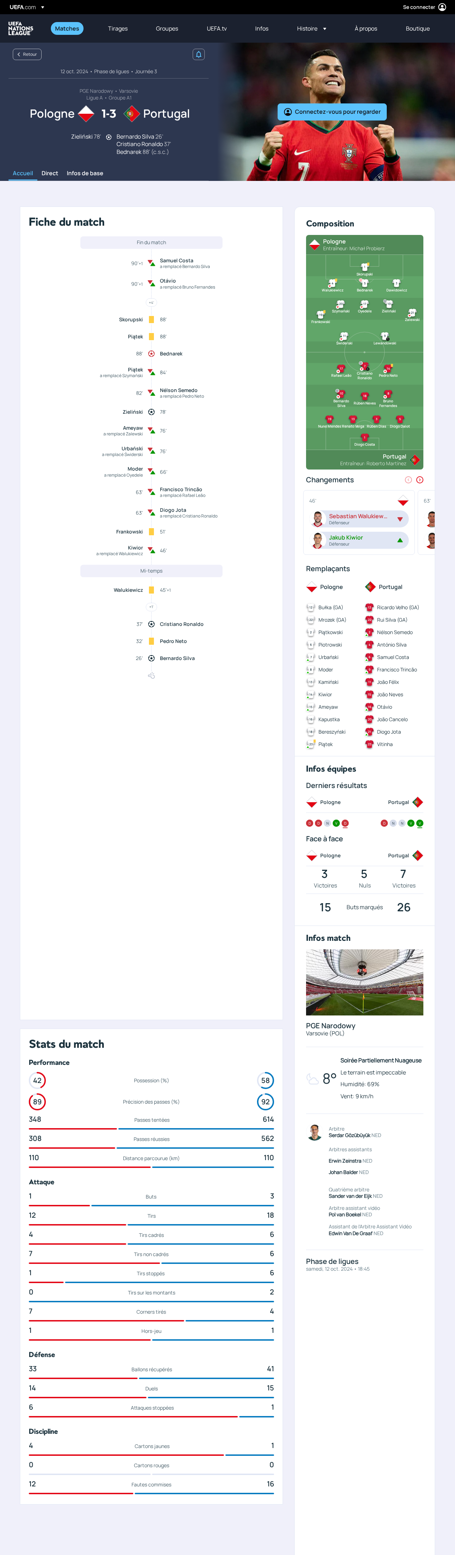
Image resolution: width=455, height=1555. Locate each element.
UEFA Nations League (21, 28)
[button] (312, 28)
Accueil (23, 173)
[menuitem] (72, 28)
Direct (50, 173)
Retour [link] (30, 54)
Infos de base (85, 173)
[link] (67, 28)
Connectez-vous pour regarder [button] (338, 112)
